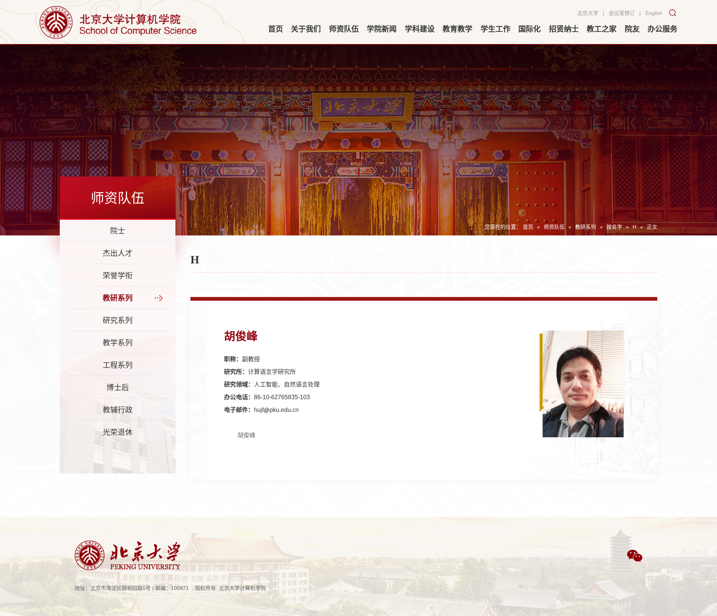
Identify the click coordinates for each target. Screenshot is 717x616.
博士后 (117, 388)
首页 (528, 227)
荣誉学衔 (118, 276)
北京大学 (587, 13)
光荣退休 (118, 432)
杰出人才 (118, 253)
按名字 (614, 227)
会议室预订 (622, 13)
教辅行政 (118, 410)
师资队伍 (554, 227)
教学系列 (118, 343)
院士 (117, 231)
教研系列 (585, 227)
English (653, 13)
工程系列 (118, 365)
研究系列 (118, 320)
